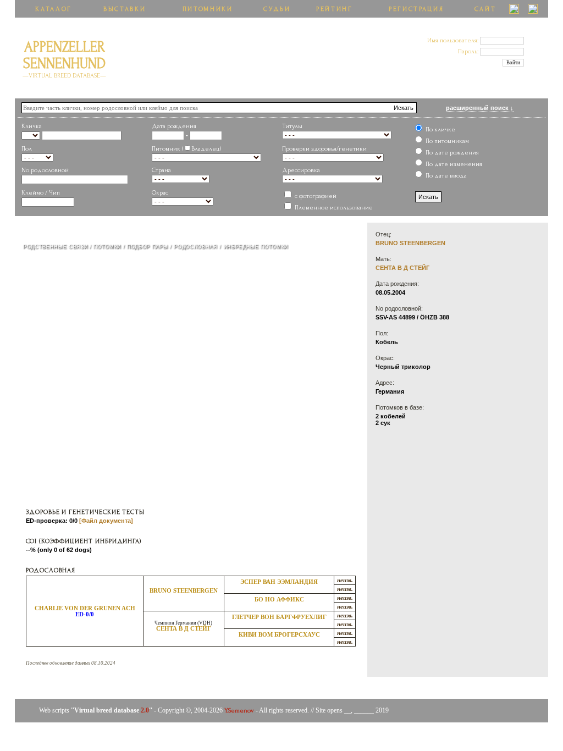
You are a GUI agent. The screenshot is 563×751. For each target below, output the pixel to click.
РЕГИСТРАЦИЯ (416, 9)
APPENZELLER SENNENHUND (64, 59)
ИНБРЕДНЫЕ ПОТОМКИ (256, 247)
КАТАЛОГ (53, 9)
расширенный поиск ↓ (480, 107)
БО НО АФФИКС (279, 600)
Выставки (124, 9)
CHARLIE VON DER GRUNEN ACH (85, 608)
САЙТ (485, 9)
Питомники (208, 9)
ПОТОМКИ (107, 247)
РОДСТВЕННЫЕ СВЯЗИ (55, 247)
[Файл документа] (106, 520)
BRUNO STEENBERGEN (184, 591)
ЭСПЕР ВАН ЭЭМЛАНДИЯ (279, 582)
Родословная (195, 247)
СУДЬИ (276, 9)
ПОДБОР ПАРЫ (147, 247)
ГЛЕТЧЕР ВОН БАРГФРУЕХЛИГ (279, 617)
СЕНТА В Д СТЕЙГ (183, 629)
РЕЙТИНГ (334, 9)
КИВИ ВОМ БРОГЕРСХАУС (279, 635)
